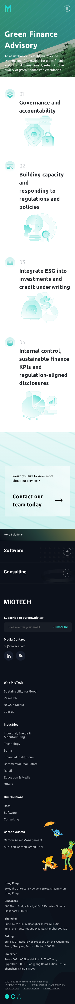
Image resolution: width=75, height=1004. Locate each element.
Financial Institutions (19, 757)
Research (10, 698)
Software (10, 812)
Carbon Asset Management (23, 840)
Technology (12, 744)
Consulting (11, 819)
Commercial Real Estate (21, 764)
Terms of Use (12, 988)
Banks (8, 750)
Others (8, 784)
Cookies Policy (51, 988)
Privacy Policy (31, 988)
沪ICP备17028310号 (16, 985)
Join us (9, 711)
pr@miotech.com (14, 646)
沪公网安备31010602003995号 (48, 985)
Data (7, 806)
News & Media (14, 705)
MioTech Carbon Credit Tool (23, 847)
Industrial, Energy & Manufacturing (17, 735)
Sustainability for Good (20, 691)
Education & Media (17, 777)
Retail (8, 771)
